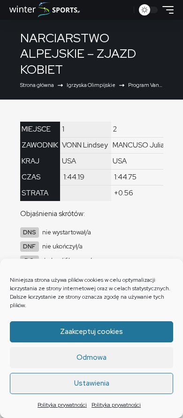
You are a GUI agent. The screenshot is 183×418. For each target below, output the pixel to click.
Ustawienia (91, 383)
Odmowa (91, 357)
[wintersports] (44, 9)
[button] (125, 9)
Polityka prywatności (62, 405)
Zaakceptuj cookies (91, 331)
